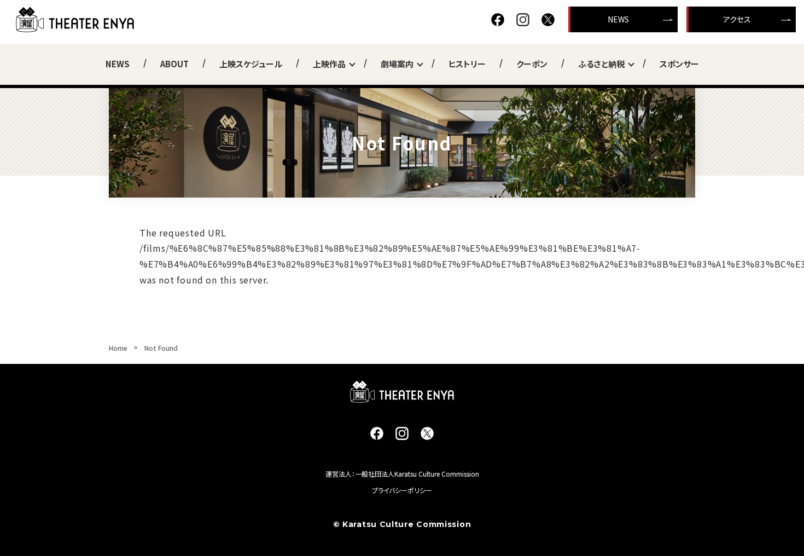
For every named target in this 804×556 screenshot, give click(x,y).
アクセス (737, 19)
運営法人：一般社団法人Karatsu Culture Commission (402, 473)
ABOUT (174, 64)
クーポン (531, 64)
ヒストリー (467, 64)
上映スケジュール (250, 64)
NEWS (618, 19)
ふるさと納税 (601, 64)
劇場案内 (397, 64)
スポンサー (679, 64)
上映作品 (329, 64)
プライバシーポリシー (402, 490)
